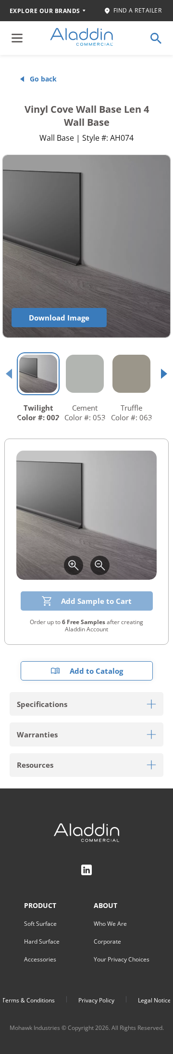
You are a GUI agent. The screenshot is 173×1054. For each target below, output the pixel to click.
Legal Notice (154, 1000)
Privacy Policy (96, 1000)
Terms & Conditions (28, 1000)
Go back (43, 78)
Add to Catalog (96, 671)
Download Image (59, 317)
